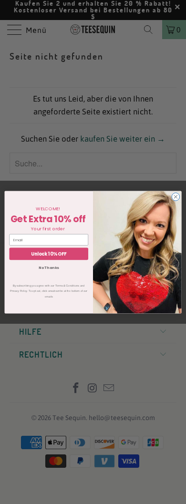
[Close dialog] (176, 197)
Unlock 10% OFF (48, 253)
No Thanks (49, 267)
